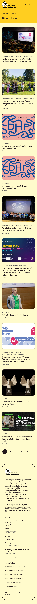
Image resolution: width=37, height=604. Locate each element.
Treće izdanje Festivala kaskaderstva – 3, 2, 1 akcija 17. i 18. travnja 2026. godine (18, 439)
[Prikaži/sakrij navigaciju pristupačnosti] (29, 4)
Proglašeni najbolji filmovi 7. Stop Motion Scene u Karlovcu (16, 229)
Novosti (5, 13)
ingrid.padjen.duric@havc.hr (13, 525)
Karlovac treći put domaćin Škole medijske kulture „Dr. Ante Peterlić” (17, 60)
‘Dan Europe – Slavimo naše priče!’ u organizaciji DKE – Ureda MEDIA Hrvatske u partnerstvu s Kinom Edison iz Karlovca (17, 271)
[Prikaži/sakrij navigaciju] (26, 4)
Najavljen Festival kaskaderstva (15, 315)
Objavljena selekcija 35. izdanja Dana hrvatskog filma (17, 147)
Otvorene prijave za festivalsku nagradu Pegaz (15, 402)
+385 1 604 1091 (9, 539)
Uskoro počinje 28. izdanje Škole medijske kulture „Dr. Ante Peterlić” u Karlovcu (17, 103)
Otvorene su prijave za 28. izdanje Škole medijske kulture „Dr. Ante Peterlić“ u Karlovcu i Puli (16, 359)
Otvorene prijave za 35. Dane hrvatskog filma (14, 187)
